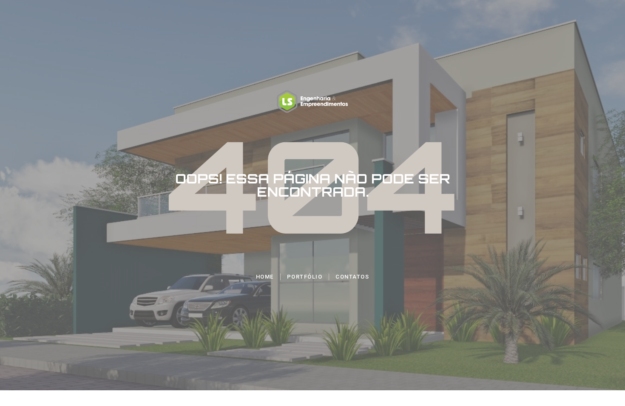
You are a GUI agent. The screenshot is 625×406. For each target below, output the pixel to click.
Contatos (352, 276)
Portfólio (305, 276)
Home (265, 276)
